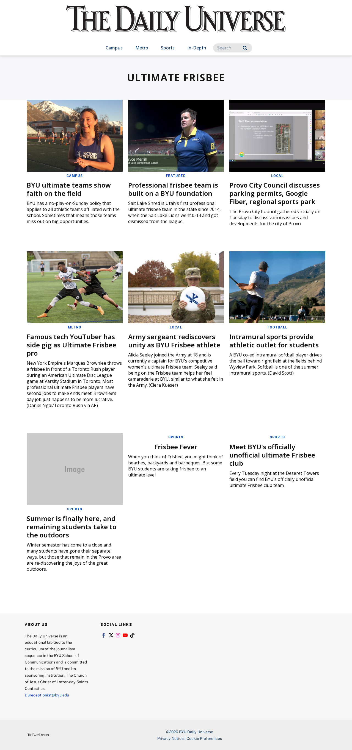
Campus (114, 48)
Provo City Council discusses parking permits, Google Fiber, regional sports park (274, 193)
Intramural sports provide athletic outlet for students (274, 340)
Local (277, 175)
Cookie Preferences (204, 738)
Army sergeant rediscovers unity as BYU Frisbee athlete (174, 340)
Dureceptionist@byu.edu (47, 695)
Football (277, 327)
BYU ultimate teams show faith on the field (69, 189)
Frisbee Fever (175, 446)
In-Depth (196, 48)
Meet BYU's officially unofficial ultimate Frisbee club (272, 455)
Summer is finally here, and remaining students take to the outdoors (71, 526)
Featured (176, 175)
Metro (141, 48)
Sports (168, 48)
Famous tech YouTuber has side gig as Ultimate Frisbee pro (71, 345)
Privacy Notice (170, 738)
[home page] (176, 24)
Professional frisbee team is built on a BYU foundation (173, 189)
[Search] (245, 48)
